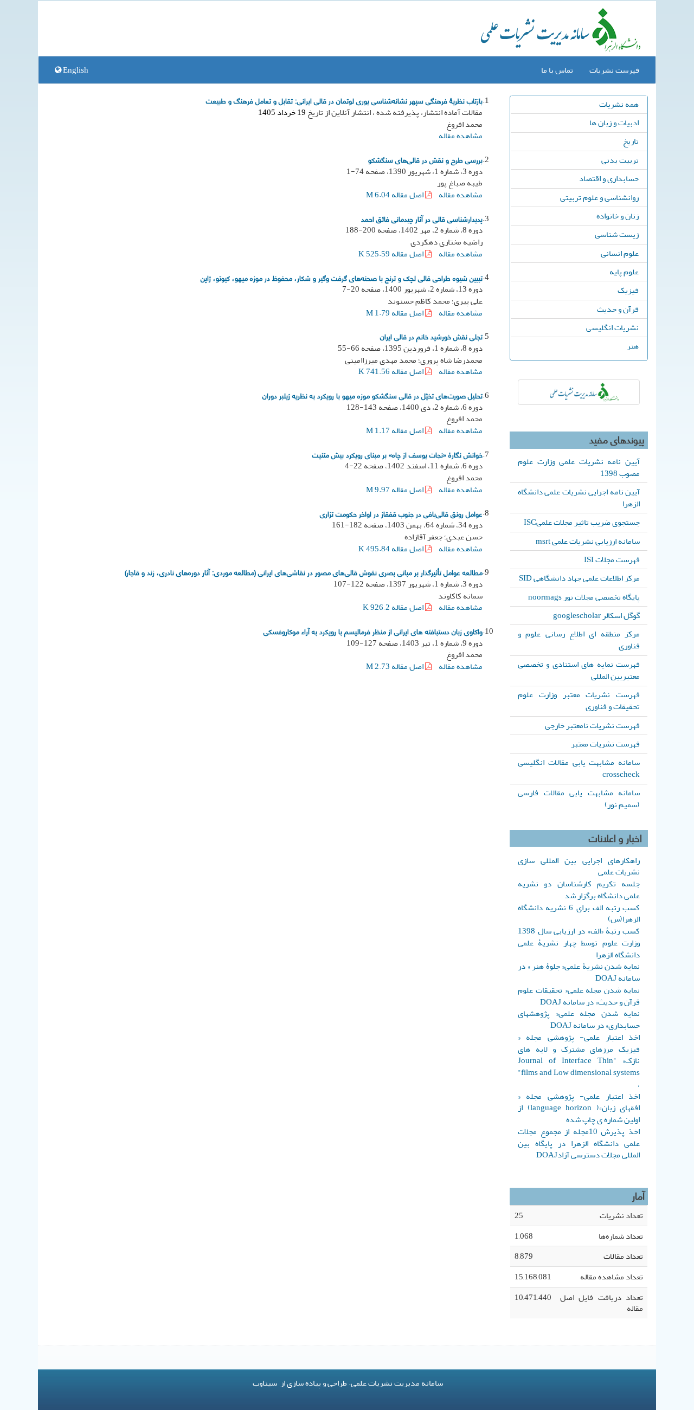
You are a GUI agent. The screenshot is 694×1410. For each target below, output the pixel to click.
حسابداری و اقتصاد (609, 178)
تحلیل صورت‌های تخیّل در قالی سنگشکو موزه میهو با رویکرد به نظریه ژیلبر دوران (372, 395)
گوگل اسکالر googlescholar (596, 615)
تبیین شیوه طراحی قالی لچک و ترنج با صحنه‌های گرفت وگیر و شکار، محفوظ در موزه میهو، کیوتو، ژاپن (342, 277)
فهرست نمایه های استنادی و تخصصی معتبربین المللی (579, 670)
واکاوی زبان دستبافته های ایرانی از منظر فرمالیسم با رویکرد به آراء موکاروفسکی (373, 631)
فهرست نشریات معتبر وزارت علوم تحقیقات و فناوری (579, 700)
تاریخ (631, 141)
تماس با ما (557, 70)
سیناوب (265, 1382)
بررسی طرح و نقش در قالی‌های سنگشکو (425, 159)
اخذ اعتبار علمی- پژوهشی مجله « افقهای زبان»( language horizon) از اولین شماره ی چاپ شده (579, 1108)
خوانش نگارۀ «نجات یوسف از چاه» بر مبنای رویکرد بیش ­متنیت (397, 454)
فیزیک (628, 290)
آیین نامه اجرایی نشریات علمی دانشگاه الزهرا (579, 497)
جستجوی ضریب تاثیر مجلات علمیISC (582, 522)
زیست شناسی (617, 234)
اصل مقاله (395, 194)
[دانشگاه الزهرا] (578, 392)
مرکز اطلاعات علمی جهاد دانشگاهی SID (579, 577)
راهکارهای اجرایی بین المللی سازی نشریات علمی (579, 866)
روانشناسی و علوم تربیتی (599, 197)
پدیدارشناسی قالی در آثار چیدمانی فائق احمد (422, 218)
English (74, 70)
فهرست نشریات (614, 70)
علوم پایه (624, 271)
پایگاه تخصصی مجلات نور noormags (584, 596)
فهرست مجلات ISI (612, 559)
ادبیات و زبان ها (614, 122)
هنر (633, 345)
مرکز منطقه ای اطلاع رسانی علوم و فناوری (579, 639)
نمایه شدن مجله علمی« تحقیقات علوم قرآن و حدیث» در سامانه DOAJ (579, 995)
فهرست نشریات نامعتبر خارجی (592, 725)
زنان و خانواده (617, 215)
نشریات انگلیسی (612, 327)
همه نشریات (619, 104)
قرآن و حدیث (618, 309)
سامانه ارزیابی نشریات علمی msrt (588, 541)
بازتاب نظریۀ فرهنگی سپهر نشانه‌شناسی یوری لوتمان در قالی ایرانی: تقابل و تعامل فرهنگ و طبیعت (344, 100)
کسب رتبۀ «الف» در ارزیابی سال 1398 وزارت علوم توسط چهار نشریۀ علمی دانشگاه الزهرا (579, 942)
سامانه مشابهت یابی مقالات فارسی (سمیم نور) (579, 798)
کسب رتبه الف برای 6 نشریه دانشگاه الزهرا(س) (579, 913)
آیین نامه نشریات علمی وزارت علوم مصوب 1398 (579, 467)
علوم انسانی (620, 253)
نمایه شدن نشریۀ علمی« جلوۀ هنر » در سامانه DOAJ (579, 972)
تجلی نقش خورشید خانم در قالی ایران (431, 336)
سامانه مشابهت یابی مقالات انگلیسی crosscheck (579, 768)
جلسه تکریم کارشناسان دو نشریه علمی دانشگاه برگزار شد (579, 889)
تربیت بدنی (620, 160)
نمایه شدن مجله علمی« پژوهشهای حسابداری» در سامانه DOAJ (579, 1019)
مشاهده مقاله (461, 135)
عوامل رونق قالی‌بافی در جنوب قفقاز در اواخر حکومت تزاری (401, 513)
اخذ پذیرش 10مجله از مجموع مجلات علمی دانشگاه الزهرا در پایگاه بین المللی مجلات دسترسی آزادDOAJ (579, 1143)
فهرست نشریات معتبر (605, 743)
